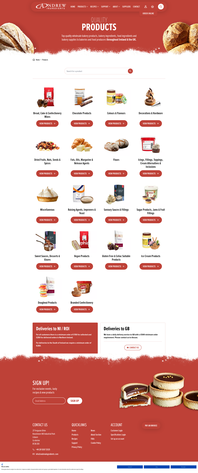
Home (74, 430)
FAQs (93, 438)
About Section (96, 434)
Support (75, 443)
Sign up (75, 401)
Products (75, 434)
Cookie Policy (96, 443)
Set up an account (117, 438)
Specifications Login (118, 434)
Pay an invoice (151, 425)
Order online (148, 13)
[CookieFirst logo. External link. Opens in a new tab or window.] (2, 464)
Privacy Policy (77, 447)
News (93, 430)
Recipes (75, 438)
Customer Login (117, 430)
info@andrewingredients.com (47, 454)
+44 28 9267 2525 (43, 449)
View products (45, 123)
